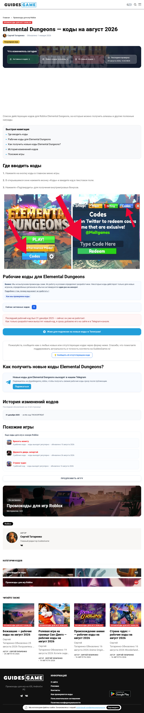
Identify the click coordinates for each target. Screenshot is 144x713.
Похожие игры (16, 154)
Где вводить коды (18, 134)
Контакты (55, 690)
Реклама (55, 686)
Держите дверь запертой (25, 452)
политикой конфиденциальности (90, 707)
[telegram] (21, 696)
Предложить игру (72, 478)
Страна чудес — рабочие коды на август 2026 (121, 635)
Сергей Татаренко (31, 536)
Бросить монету (21, 441)
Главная (6, 18)
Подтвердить (113, 708)
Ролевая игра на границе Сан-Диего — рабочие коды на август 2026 (53, 636)
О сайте (54, 682)
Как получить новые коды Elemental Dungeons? (34, 144)
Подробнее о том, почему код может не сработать (26, 291)
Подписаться (22, 386)
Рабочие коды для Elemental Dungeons (29, 139)
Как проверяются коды (62, 694)
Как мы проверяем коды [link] (18, 296)
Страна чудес (19, 463)
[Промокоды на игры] (72, 572)
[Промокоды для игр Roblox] (72, 582)
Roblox (8, 524)
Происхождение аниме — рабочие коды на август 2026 (89, 635)
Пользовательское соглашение (65, 698)
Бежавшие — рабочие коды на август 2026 (17, 633)
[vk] (26, 696)
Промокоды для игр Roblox (24, 18)
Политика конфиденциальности (66, 702)
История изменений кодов (23, 149)
